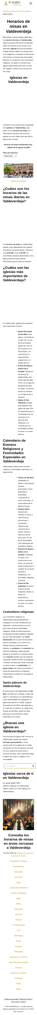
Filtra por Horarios (10, 153)
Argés (18, 882)
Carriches (18, 877)
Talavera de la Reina (18, 973)
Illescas (19, 920)
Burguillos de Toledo (18, 861)
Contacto (23, 1002)
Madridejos (18, 936)
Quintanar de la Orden (18, 957)
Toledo (18, 984)
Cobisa (18, 904)
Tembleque (18, 978)
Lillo (18, 930)
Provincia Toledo (23, 11)
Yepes (18, 898)
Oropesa (18, 946)
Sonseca (18, 968)
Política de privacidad (11, 999)
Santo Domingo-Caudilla (18, 962)
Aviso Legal (15, 1002)
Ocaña (18, 941)
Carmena (18, 914)
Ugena (18, 989)
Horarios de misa (9, 11)
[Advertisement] (18, 104)
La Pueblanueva (18, 925)
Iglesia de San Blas (18, 181)
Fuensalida (18, 909)
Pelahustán (18, 952)
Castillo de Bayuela (18, 893)
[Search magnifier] (33, 766)
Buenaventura (18, 866)
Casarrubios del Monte (18, 888)
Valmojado (18, 872)
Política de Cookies (25, 999)
